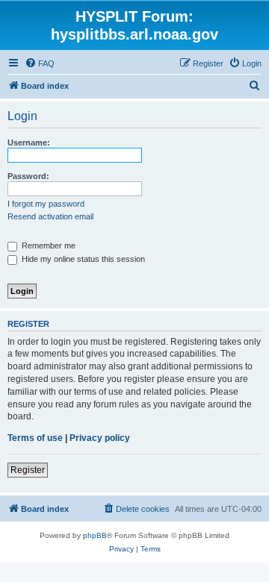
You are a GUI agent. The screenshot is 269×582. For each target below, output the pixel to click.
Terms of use (35, 438)
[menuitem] (40, 63)
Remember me (47, 245)
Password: (28, 176)
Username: (28, 142)
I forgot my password (45, 203)
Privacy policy (99, 438)
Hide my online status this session (82, 258)
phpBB (95, 535)
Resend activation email (50, 216)
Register (27, 470)
